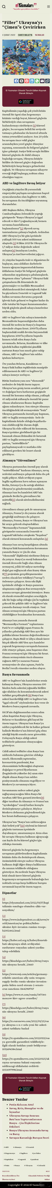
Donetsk (30, 1147)
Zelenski (41, 1165)
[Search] (3, 6)
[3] (14, 243)
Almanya (17, 1147)
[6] (46, 538)
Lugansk (22, 1159)
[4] (13, 250)
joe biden (36, 1153)
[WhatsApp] (37, 81)
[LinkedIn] (32, 81)
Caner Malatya (25, 35)
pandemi (34, 1159)
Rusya (17, 1165)
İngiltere (23, 1153)
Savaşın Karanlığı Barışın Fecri (29, 1137)
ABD (6, 1147)
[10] (22, 825)
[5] (13, 499)
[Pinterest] (26, 81)
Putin (6, 1165)
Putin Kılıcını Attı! (21, 1104)
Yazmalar (39, 35)
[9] (42, 797)
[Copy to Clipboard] (47, 81)
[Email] (42, 81)
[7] (5, 574)
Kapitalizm (8, 1159)
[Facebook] (16, 81)
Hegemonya (9, 1153)
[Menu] (48, 6)
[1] (34, 125)
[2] (21, 228)
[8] (30, 695)
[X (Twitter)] (21, 81)
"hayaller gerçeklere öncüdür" (26, 9)
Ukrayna (28, 1165)
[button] (45, 1184)
